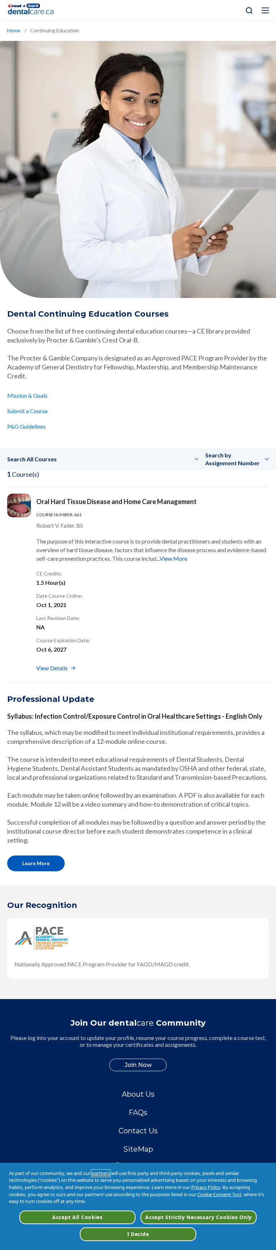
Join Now (138, 1065)
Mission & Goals (27, 395)
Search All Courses (32, 459)
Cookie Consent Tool (219, 1194)
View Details (52, 667)
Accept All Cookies (77, 1217)
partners (101, 1173)
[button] (103, 459)
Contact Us (138, 1131)
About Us (138, 1094)
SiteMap (138, 1149)
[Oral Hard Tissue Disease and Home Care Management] (19, 505)
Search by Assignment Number (232, 459)
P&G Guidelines (26, 426)
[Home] (33, 10)
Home (13, 30)
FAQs (138, 1112)
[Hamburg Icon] (265, 10)
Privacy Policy (205, 1187)
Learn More (36, 863)
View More (173, 558)
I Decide (138, 1234)
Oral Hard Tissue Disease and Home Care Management (116, 501)
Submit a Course (27, 410)
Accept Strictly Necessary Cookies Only (198, 1217)
